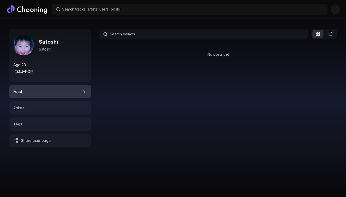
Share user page (36, 140)
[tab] (50, 91)
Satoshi (48, 42)
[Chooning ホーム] (27, 9)
